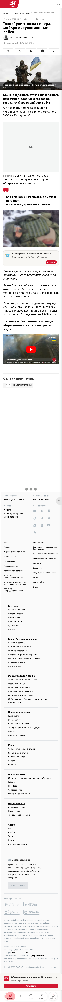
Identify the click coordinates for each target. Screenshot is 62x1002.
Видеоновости (15, 621)
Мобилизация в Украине (22, 676)
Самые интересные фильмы (21, 749)
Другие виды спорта (17, 844)
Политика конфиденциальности (13, 576)
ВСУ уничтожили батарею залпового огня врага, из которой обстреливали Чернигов (25, 179)
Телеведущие (9, 561)
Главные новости (16, 610)
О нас (6, 542)
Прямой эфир (14, 617)
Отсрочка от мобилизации (20, 695)
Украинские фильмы (18, 753)
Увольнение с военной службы (23, 679)
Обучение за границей (19, 793)
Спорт (11, 824)
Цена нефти (14, 716)
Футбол (11, 832)
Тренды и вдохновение (19, 815)
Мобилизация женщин (19, 687)
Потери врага (14, 666)
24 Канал (7, 13)
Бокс (10, 828)
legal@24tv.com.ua (37, 955)
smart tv (12, 912)
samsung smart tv (31, 912)
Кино (11, 745)
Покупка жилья (15, 811)
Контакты (37, 563)
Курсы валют (14, 720)
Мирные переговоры (18, 650)
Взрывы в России (16, 662)
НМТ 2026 (12, 786)
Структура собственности (44, 573)
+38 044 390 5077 (41, 499)
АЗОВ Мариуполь (24, 43)
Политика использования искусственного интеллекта (16, 583)
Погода (11, 629)
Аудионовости (15, 625)
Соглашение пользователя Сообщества (45, 548)
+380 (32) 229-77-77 (20, 952)
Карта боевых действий (19, 646)
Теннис (11, 836)
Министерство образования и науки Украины (30, 778)
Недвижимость (16, 803)
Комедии (12, 760)
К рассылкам (18, 885)
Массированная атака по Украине (24, 658)
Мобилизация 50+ (16, 683)
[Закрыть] (57, 977)
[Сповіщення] (58, 4)
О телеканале (10, 557)
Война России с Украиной (22, 639)
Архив (35, 577)
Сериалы (12, 764)
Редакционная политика (14, 552)
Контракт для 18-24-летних (21, 691)
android (12, 904)
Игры (35, 587)
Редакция (8, 547)
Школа (11, 782)
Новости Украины (22, 13)
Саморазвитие (15, 790)
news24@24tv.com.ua (14, 499)
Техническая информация (44, 558)
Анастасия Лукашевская (21, 38)
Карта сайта (38, 582)
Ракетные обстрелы (17, 643)
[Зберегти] (54, 51)
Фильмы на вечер (16, 757)
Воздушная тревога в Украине (22, 654)
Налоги (11, 731)
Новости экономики (19, 712)
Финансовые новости (18, 724)
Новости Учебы (16, 774)
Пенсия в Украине (16, 735)
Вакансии (37, 568)
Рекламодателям (11, 566)
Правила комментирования (45, 554)
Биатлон (12, 840)
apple (31, 904)
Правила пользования (13, 571)
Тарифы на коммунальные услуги (24, 727)
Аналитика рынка (16, 807)
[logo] (12, 4)
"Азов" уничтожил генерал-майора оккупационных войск (46, 13)
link (35, 510)
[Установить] (31, 982)
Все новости (15, 606)
